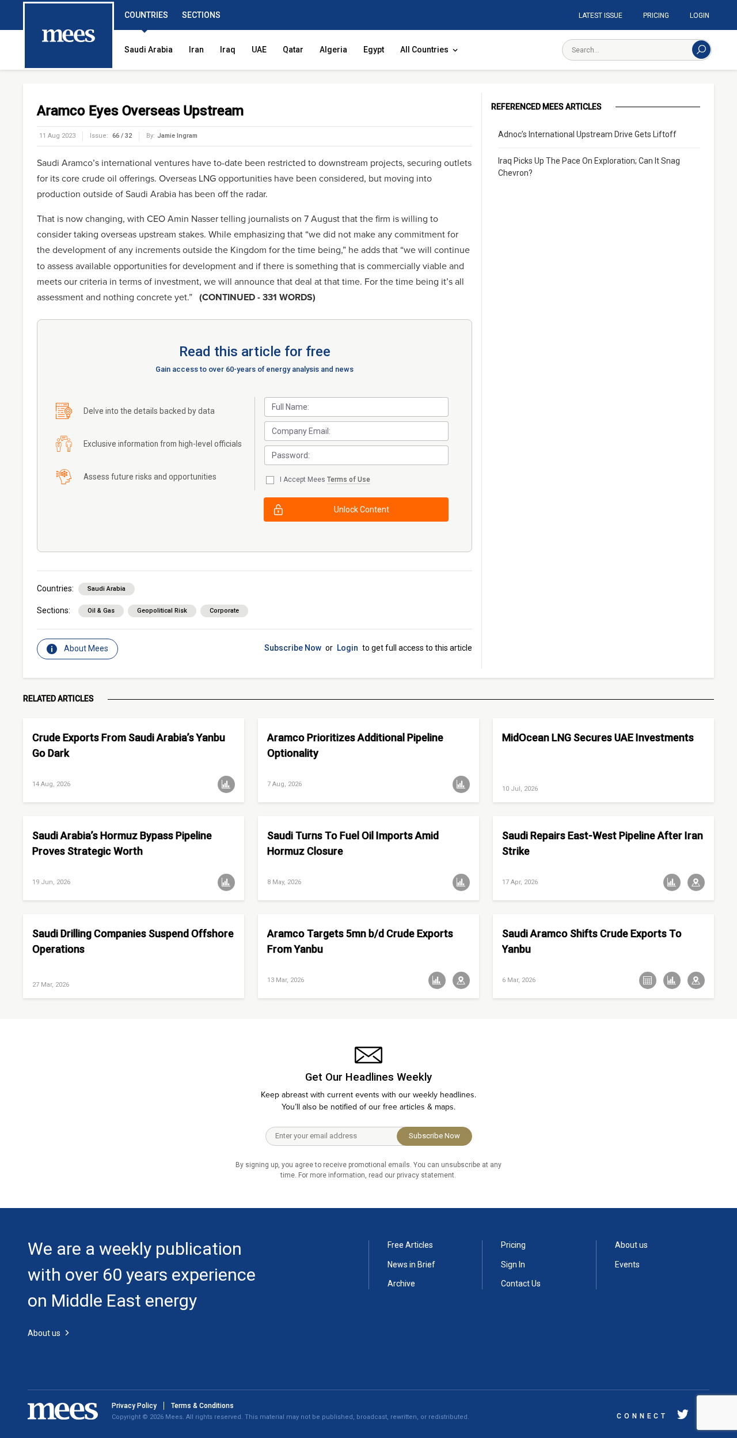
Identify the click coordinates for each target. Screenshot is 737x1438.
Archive (401, 1283)
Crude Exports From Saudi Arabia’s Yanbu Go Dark (128, 745)
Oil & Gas (101, 610)
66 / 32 (122, 135)
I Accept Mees (325, 479)
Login (699, 16)
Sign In (513, 1264)
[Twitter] (683, 1416)
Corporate (224, 610)
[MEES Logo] (68, 36)
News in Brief (411, 1264)
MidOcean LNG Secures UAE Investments (598, 737)
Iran (196, 49)
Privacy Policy (134, 1406)
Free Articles (410, 1245)
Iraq (227, 49)
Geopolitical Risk (162, 610)
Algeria (333, 49)
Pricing (656, 16)
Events (627, 1264)
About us (631, 1245)
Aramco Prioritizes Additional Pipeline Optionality (355, 745)
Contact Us (521, 1283)
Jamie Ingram (177, 135)
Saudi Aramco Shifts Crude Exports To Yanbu (592, 941)
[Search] (701, 49)
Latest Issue (600, 16)
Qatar (293, 49)
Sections (201, 15)
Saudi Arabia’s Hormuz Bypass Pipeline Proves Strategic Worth (122, 843)
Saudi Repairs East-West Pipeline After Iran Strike (602, 843)
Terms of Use (348, 479)
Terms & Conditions (202, 1406)
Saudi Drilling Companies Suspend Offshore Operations (133, 941)
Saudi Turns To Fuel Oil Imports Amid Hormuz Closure (353, 843)
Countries (146, 15)
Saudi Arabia (148, 49)
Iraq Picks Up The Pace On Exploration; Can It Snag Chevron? (589, 167)
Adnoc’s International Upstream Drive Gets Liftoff (587, 134)
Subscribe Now (292, 647)
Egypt (373, 49)
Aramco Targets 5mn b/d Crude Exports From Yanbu (360, 941)
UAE (259, 49)
